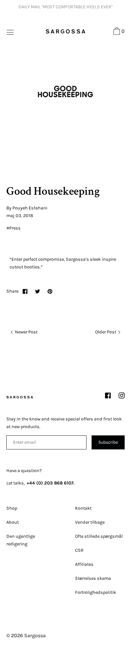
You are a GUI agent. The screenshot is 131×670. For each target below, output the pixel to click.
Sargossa (35, 635)
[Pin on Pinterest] (50, 291)
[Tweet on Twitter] (37, 291)
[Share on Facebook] (25, 291)
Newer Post (26, 332)
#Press (13, 228)
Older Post (106, 332)
